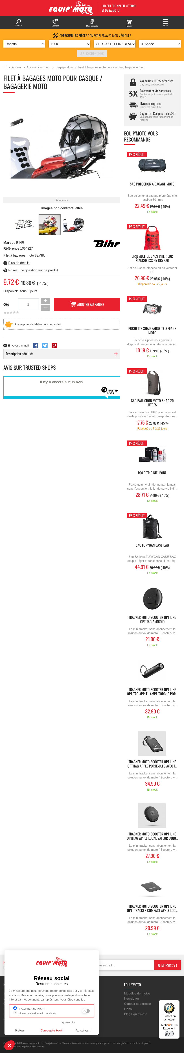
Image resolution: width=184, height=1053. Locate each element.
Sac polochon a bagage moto (152, 184)
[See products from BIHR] (106, 243)
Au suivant (83, 1030)
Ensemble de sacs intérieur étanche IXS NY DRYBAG (152, 258)
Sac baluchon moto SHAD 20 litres (152, 403)
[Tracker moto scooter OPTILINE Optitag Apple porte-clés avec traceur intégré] (152, 743)
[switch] (169, 1033)
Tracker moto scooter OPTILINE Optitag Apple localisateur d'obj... (152, 836)
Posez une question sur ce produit (33, 270)
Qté (6, 304)
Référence (11, 248)
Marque (9, 242)
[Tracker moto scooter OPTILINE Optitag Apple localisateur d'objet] (152, 816)
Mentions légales (20, 1046)
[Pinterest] (54, 345)
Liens (128, 1009)
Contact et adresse (137, 1003)
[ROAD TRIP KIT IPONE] (152, 454)
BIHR (20, 242)
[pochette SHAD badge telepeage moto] (152, 310)
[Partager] (35, 345)
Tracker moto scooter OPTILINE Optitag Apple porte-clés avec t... (152, 764)
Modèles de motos (137, 993)
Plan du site (38, 1046)
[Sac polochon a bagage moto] (152, 166)
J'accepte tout (51, 1030)
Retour (20, 1030)
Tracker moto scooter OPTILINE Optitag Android (152, 619)
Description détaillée (19, 353)
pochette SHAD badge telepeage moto (152, 330)
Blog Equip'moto (135, 1014)
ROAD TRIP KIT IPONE (152, 473)
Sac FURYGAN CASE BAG (152, 545)
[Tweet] (45, 345)
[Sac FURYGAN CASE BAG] (152, 527)
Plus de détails (19, 263)
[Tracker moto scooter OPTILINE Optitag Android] (152, 599)
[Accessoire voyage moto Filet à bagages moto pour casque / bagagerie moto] (25, 225)
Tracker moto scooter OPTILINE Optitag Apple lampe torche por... (152, 691)
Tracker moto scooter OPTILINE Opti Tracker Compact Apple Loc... (152, 908)
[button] (9, 1045)
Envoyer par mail (18, 345)
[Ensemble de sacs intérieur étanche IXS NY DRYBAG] (152, 238)
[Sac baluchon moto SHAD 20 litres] (152, 382)
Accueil (5, 67)
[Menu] (177, 1003)
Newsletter (131, 998)
